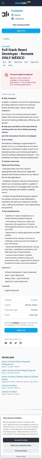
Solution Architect (9, 385)
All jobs (5, 39)
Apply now (21, 31)
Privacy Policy (21, 456)
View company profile (21, 25)
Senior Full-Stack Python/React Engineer (19, 370)
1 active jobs (19, 18)
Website (18, 15)
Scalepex (17, 10)
